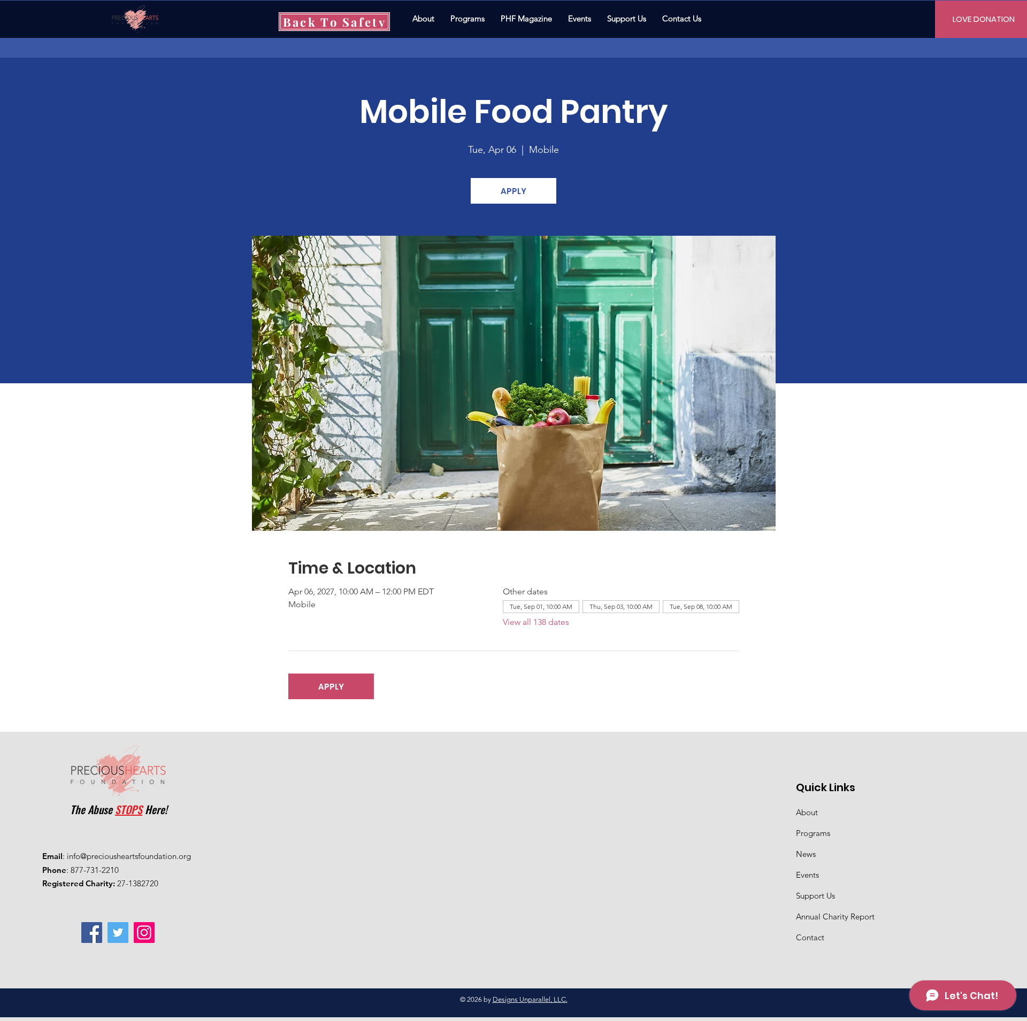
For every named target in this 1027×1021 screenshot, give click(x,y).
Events (807, 875)
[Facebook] (91, 932)
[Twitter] (118, 932)
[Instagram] (144, 932)
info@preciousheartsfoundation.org (129, 856)
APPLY (513, 191)
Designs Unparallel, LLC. (530, 999)
